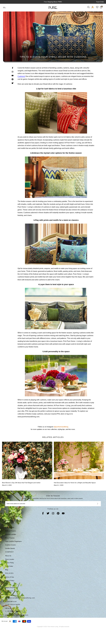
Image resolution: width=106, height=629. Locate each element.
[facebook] (43, 513)
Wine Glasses (9, 527)
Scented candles (10, 534)
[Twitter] (48, 513)
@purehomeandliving (61, 427)
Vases (7, 524)
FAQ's (7, 584)
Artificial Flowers (10, 531)
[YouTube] (63, 513)
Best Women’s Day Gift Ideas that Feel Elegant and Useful (21, 482)
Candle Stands (10, 548)
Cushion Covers (10, 545)
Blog (6, 570)
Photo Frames (9, 538)
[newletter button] (95, 503)
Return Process (10, 587)
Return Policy (9, 562)
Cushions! (21, 76)
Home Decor (9, 520)
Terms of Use (9, 577)
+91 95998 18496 (13, 611)
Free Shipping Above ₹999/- (53, 2)
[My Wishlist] (97, 7)
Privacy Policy (9, 580)
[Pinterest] (58, 513)
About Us (8, 556)
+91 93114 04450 (13, 604)
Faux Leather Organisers (13, 541)
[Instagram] (53, 513)
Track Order (100, 2)
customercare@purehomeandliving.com (20, 598)
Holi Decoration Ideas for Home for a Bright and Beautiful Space (75, 482)
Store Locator (9, 559)
